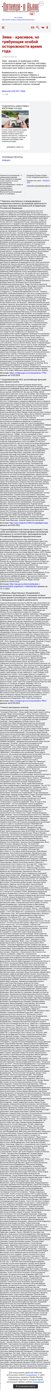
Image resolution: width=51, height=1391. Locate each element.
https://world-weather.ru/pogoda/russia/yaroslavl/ (18, 20)
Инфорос (6, 160)
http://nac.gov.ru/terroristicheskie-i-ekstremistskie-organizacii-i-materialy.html (20, 585)
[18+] (20, 8)
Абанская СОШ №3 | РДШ (13, 91)
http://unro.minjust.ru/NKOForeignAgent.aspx (29, 523)
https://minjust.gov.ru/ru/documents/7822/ (28, 701)
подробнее (31, 1375)
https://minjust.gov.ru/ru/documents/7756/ (28, 373)
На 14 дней (18, 17)
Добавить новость (15, 147)
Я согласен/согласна (25, 1386)
